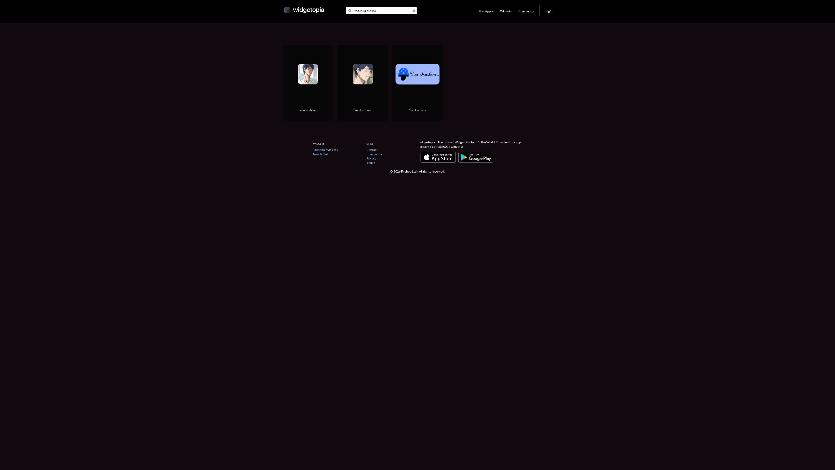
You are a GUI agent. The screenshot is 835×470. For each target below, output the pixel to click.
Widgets (506, 11)
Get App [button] (485, 11)
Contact (372, 149)
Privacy (371, 158)
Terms (370, 162)
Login (548, 11)
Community (526, 11)
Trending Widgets (325, 149)
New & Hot (320, 154)
